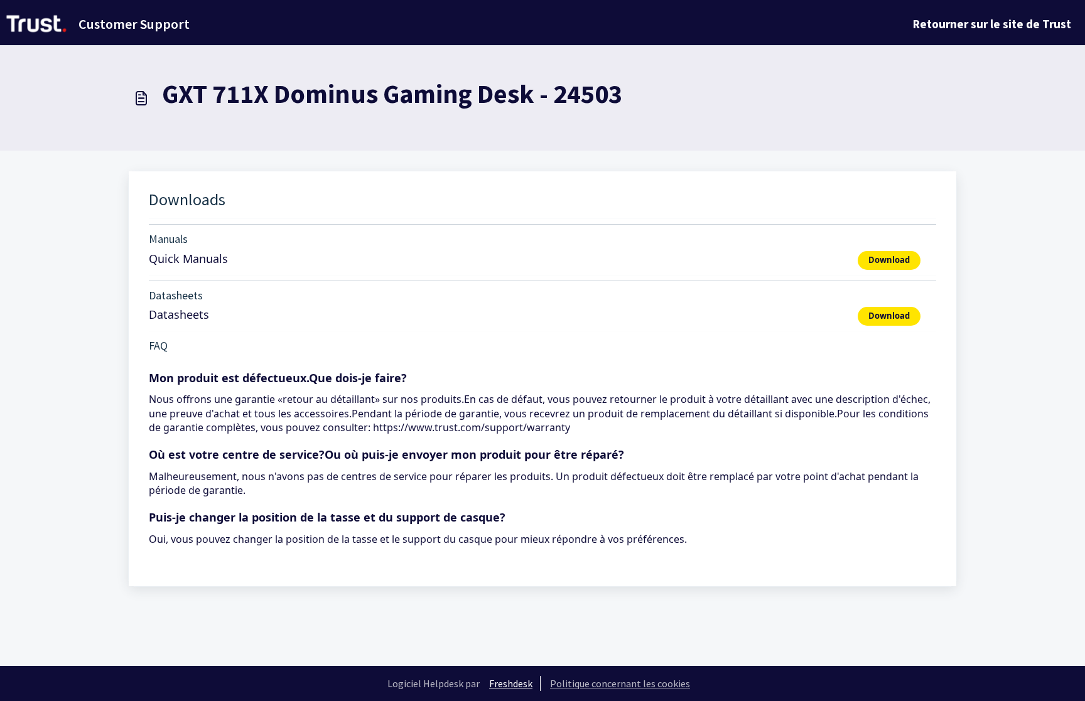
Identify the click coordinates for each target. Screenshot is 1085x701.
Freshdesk (510, 683)
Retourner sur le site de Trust (992, 23)
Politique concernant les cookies (620, 683)
